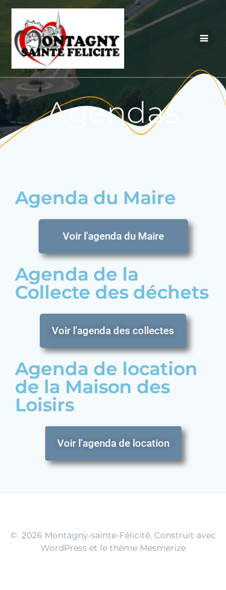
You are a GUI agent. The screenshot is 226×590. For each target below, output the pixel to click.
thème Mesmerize (148, 547)
